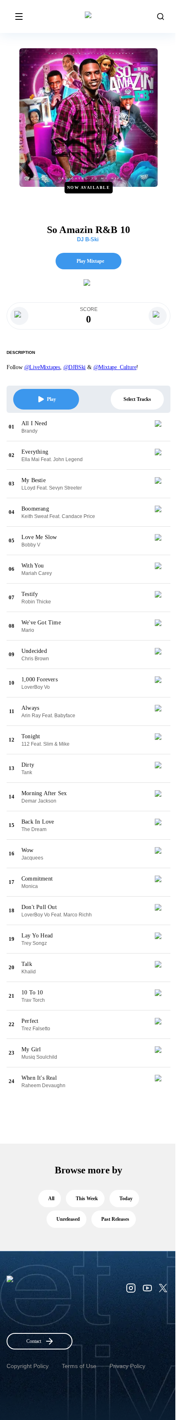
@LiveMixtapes (42, 367)
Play (51, 399)
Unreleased (68, 1219)
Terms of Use (79, 1366)
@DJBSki (74, 367)
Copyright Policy (28, 1366)
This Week (87, 1198)
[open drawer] (19, 16)
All (51, 1198)
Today (126, 1198)
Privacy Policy (127, 1366)
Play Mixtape (90, 261)
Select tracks (137, 399)
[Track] (161, 427)
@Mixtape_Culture (115, 367)
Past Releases (115, 1219)
